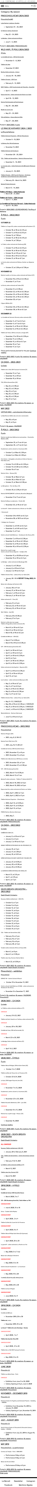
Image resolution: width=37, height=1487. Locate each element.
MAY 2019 (5, 1444)
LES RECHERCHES (21, 210)
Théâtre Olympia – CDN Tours (9, 79)
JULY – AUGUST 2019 (10, 1420)
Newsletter (18, 1481)
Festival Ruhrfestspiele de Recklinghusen (12, 102)
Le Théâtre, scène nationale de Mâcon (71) (12, 1165)
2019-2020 (10, 1300)
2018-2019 (10, 1439)
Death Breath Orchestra (9, 895)
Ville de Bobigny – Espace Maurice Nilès (11, 117)
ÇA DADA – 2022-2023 (10, 362)
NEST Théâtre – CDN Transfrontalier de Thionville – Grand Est (17, 87)
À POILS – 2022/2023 (10, 215)
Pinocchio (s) (5, 1370)
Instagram (31, 1481)
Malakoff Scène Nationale (8, 184)
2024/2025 (11, 46)
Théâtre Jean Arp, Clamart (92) (9, 1172)
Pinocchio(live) (6, 730)
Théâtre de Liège (5, 64)
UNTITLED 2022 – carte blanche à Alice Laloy (16, 412)
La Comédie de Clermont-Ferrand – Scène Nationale (17, 204)
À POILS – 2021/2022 (10, 429)
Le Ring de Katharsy (7, 132)
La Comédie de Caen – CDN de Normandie (12, 57)
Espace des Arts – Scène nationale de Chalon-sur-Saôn (16, 94)
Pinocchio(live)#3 (7, 19)
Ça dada (4, 829)
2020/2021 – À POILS (10, 1058)
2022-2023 (10, 357)
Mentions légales (26, 1485)
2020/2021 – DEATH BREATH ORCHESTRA (13, 1135)
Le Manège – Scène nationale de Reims (11, 38)
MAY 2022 (5, 408)
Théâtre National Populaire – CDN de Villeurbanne (15, 136)
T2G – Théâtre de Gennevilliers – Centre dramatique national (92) (17, 1156)
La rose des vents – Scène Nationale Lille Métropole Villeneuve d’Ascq (18, 166)
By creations (24, 357)
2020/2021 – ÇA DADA (10, 1001)
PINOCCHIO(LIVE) (21, 46)
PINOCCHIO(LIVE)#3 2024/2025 (15, 15)
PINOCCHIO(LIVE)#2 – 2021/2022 (15, 726)
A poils (17, 125)
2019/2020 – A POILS (10, 1185)
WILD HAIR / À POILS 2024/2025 (15, 49)
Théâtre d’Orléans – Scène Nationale (12, 192)
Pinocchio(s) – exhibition (11, 971)
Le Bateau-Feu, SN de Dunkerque (10, 143)
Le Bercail (6, 1481)
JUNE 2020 (6, 1366)
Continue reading (7, 1125)
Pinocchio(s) (5, 975)
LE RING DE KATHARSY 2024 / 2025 (16, 128)
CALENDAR (3, 359)
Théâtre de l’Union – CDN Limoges (11, 198)
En (34, 6)
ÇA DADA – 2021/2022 (10, 825)
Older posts (4, 1473)
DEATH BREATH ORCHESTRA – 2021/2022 (14, 890)
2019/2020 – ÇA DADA (10, 1305)
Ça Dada (4, 366)
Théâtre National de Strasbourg (9, 151)
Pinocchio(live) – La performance (12, 1448)
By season (33, 357)
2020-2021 (10, 1053)
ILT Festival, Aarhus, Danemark (9, 31)
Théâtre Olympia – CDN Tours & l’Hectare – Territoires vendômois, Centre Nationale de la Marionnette (15, 175)
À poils (3, 219)
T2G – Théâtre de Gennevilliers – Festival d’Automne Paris (16, 158)
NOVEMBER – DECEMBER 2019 (14, 1393)
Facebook (8, 1485)
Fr (32, 6)
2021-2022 (10, 721)
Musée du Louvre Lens (7, 109)
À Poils (3, 53)
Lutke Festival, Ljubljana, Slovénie (10, 23)
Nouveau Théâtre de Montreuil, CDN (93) (12, 1148)
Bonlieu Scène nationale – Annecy (10, 72)
